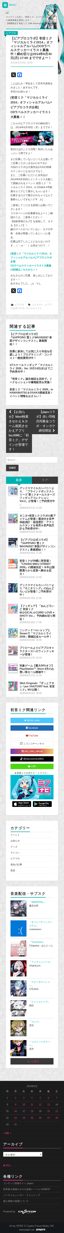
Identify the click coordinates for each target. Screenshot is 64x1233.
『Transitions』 (37, 942)
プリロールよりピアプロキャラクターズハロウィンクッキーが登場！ (37, 651)
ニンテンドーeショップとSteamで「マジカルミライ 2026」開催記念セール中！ (36, 633)
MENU (12, 4)
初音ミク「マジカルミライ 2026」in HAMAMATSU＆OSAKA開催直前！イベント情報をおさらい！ (31, 393)
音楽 (12, 870)
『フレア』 (35, 1022)
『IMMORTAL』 (37, 902)
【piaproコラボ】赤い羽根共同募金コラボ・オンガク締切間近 (45, 421)
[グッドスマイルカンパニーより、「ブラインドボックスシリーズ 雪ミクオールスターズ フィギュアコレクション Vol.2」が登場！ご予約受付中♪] (13, 491)
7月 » (8, 1133)
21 (56, 1111)
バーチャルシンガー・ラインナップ (21, 1195)
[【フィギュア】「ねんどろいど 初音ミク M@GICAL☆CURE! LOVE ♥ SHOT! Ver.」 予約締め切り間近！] (13, 608)
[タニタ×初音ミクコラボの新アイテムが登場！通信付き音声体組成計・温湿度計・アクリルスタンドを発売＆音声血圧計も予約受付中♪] (13, 518)
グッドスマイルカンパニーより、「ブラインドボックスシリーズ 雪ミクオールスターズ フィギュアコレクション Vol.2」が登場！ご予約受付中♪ (37, 496)
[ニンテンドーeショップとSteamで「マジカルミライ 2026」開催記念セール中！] (13, 633)
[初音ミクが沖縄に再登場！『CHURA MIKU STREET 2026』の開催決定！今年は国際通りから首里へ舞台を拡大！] (13, 563)
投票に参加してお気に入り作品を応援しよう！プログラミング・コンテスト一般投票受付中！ (31, 354)
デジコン (15, 852)
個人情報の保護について (16, 1201)
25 (32, 1118)
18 (32, 1111)
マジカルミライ (34, 308)
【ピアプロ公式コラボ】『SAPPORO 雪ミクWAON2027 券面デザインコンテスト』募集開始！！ (31, 338)
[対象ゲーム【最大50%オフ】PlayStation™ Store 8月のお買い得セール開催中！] (13, 668)
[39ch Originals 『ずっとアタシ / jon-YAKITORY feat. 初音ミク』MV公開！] (13, 686)
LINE (33, 766)
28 (56, 1118)
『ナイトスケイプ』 (39, 1002)
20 (48, 1111)
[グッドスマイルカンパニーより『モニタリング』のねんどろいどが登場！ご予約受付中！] (13, 587)
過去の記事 (16, 864)
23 (15, 1118)
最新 (19, 480)
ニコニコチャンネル (33, 743)
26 (40, 1118)
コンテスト (37, 304)
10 (24, 1104)
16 (15, 1111)
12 (40, 1104)
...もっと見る (32, 1061)
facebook (33, 728)
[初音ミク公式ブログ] (21, 12)
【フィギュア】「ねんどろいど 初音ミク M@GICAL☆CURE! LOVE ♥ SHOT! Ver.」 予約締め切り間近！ (37, 612)
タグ (45, 480)
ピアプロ (11, 33)
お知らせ (15, 841)
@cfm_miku (33, 720)
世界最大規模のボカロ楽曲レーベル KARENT (26, 1189)
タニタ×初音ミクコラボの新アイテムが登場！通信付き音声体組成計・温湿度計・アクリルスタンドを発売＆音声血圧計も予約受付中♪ (38, 522)
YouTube (33, 735)
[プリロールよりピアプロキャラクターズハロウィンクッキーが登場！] (13, 650)
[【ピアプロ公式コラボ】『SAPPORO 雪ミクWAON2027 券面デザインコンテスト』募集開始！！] (13, 542)
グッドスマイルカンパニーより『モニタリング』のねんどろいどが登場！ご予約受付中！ (37, 589)
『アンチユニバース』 (40, 962)
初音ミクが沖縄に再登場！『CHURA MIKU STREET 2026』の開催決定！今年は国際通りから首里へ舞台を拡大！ (37, 567)
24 (24, 1118)
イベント (15, 835)
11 (32, 1104)
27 (48, 1118)
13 (48, 1104)
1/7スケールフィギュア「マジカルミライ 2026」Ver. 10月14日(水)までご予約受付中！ (31, 368)
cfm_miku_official (33, 751)
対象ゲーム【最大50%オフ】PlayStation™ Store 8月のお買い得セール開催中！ (37, 668)
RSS (7, 1165)
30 (15, 1124)
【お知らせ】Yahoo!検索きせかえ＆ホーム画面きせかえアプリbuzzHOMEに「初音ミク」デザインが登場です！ (19, 431)
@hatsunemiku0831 (33, 759)
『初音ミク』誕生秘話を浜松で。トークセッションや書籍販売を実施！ (31, 380)
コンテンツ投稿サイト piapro (18, 1183)
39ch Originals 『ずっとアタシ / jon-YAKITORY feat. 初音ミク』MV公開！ (37, 686)
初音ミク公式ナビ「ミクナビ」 (32, 773)
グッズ (13, 847)
